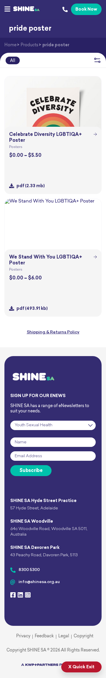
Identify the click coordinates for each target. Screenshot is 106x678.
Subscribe (31, 470)
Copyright (83, 636)
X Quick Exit (81, 667)
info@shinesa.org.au (39, 582)
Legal (63, 636)
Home (10, 45)
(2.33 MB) (30, 186)
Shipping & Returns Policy (53, 332)
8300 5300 (29, 570)
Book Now (86, 9)
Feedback (44, 636)
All (12, 61)
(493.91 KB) (32, 309)
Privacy (23, 636)
